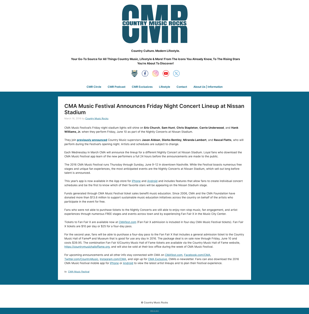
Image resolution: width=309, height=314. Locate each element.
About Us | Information (208, 86)
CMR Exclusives (142, 86)
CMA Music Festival (78, 271)
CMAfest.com (127, 222)
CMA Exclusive (157, 259)
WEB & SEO (154, 311)
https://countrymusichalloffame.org (87, 246)
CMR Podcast (116, 86)
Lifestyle (164, 86)
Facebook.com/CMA (197, 255)
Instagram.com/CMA (113, 259)
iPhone (136, 181)
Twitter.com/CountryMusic (81, 259)
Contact (182, 86)
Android (152, 181)
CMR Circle (94, 86)
